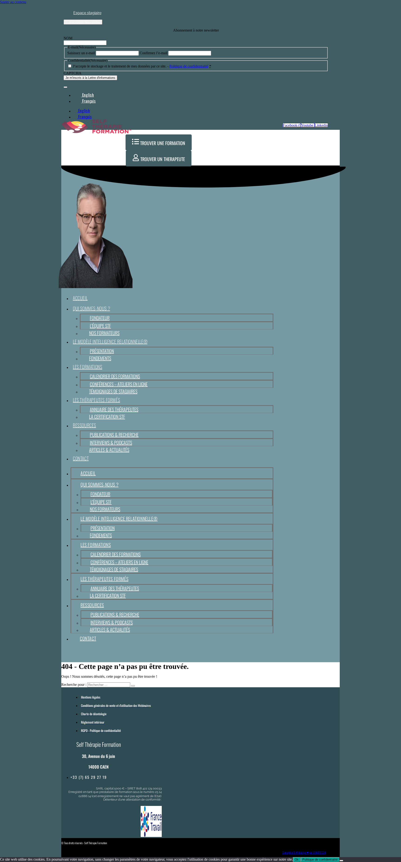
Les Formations (87, 366)
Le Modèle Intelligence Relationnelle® (110, 341)
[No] (341, 860)
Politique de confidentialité (188, 66)
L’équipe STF (100, 325)
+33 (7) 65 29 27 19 (89, 777)
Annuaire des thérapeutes (114, 409)
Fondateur (100, 317)
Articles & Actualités (109, 449)
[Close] (65, 87)
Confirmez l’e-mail (153, 53)
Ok (297, 859)
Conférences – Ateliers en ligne (119, 384)
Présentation (102, 350)
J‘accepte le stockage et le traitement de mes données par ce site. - (142, 66)
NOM (68, 38)
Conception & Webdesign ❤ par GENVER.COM (304, 852)
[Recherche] (133, 686)
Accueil (80, 297)
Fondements (100, 358)
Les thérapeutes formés (96, 399)
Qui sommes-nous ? (91, 308)
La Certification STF (107, 416)
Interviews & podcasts (111, 442)
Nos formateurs (104, 332)
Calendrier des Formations (115, 376)
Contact (81, 458)
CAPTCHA (72, 73)
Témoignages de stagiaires (113, 391)
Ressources (84, 425)
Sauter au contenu (13, 2)
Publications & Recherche (114, 434)
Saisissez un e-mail (81, 53)
